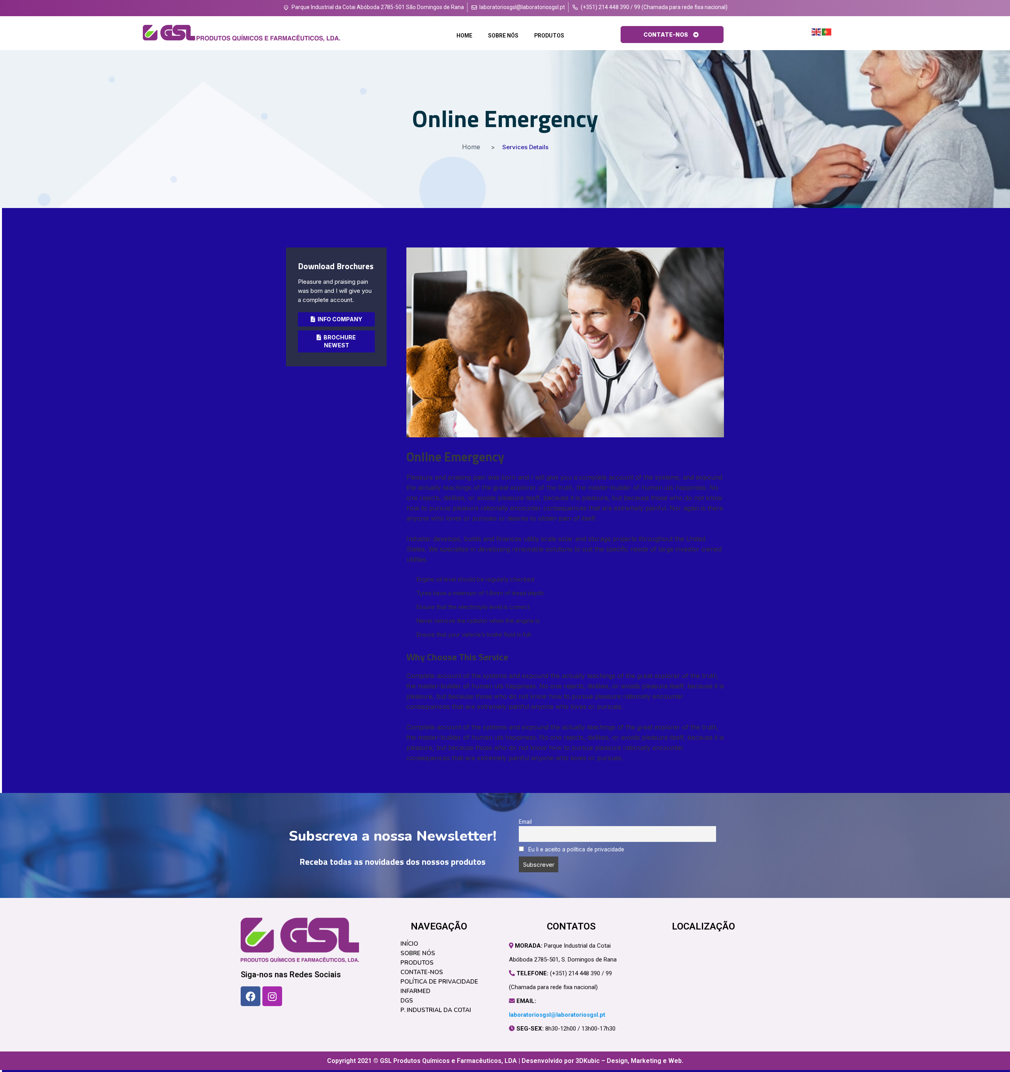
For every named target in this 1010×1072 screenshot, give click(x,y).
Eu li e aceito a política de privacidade (575, 849)
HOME (464, 35)
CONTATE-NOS (421, 972)
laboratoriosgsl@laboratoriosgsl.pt (557, 1014)
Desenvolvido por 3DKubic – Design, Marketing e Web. (602, 1061)
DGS (406, 1001)
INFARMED (415, 991)
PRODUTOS (549, 35)
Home (471, 147)
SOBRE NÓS (503, 35)
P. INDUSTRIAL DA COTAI (435, 1010)
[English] (817, 32)
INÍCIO (409, 944)
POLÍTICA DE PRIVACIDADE (439, 982)
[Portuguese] (827, 32)
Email (525, 822)
